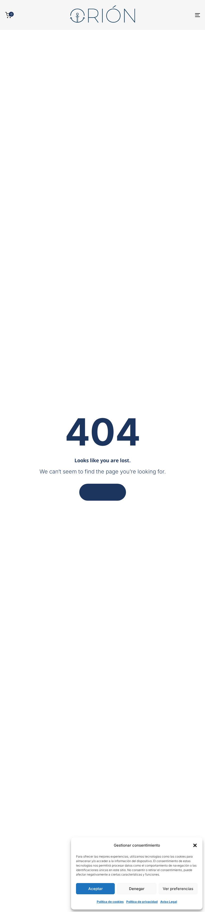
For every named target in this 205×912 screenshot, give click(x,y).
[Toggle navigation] (167, 15)
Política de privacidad (142, 902)
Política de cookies (110, 902)
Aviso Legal (168, 902)
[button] (195, 845)
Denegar (136, 888)
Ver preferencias (178, 888)
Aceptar (95, 888)
